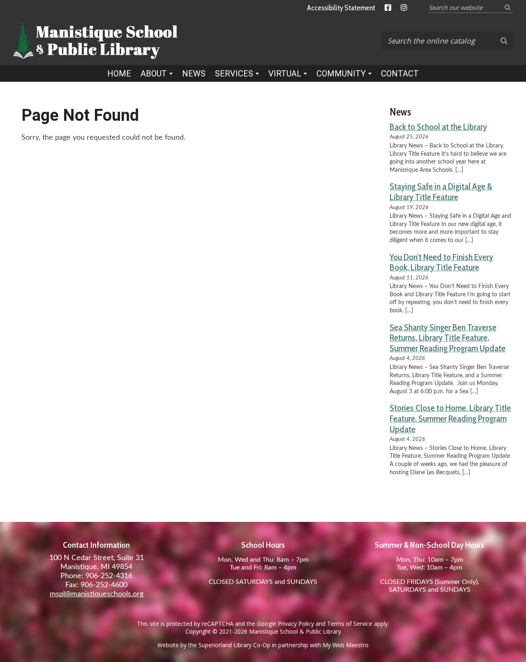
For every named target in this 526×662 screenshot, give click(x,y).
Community (341, 73)
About (154, 73)
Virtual (284, 73)
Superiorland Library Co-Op (234, 645)
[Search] (507, 7)
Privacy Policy (296, 623)
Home (119, 73)
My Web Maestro (346, 645)
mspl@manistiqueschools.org (96, 594)
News (193, 73)
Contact (400, 73)
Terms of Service (349, 623)
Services (234, 73)
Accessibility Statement (341, 7)
